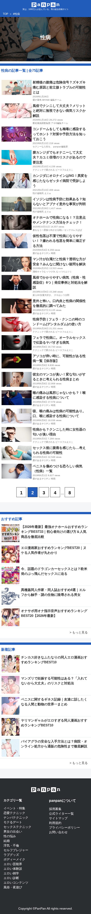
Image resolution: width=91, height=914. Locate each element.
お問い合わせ (58, 832)
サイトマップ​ (58, 818)
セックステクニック (17, 827)
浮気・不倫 (11, 845)
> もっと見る (79, 632)
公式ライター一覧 (61, 813)
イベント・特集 (14, 808)
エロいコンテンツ (16, 882)
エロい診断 (11, 878)
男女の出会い (13, 831)
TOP (5, 13)
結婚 (7, 841)
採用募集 (55, 809)
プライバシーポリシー (64, 827)
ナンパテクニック (16, 817)
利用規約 (55, 823)
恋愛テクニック (14, 813)
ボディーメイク (14, 859)
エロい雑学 (11, 873)
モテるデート (13, 822)
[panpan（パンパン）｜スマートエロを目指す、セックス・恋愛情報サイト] (46, 4)
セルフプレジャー (16, 850)
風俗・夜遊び (13, 887)
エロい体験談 (13, 868)
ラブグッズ (11, 854)
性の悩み (10, 836)
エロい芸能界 (13, 864)
